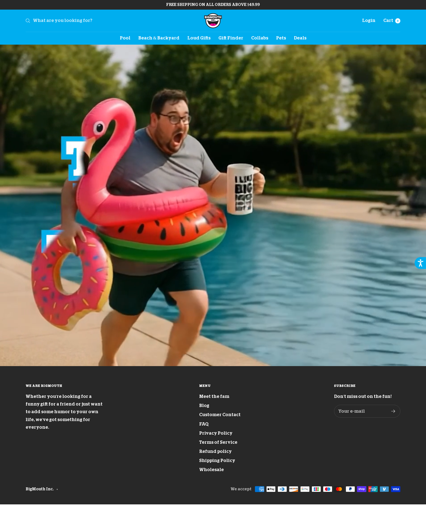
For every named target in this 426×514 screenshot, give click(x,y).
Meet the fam (214, 396)
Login (368, 20)
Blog (204, 405)
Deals (300, 38)
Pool (125, 38)
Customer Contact (220, 414)
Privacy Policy (215, 433)
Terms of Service (218, 442)
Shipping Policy (217, 460)
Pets (281, 38)
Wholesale (211, 469)
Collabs (259, 38)
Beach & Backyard (158, 38)
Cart (391, 20)
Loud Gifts (199, 38)
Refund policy (215, 451)
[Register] (393, 411)
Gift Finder (230, 38)
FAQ (204, 424)
